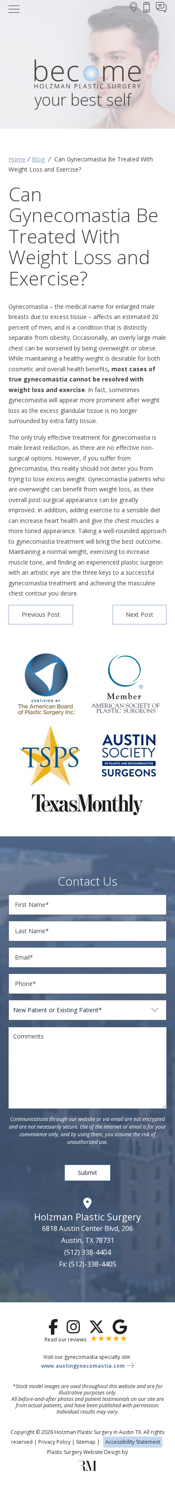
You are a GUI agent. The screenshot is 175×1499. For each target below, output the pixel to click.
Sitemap (86, 1441)
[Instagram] (73, 1326)
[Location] (133, 8)
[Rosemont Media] (87, 1469)
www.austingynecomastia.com (83, 1365)
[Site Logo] (87, 75)
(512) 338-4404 (87, 1252)
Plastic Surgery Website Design (84, 1452)
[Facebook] (53, 1326)
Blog (38, 159)
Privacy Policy (54, 1441)
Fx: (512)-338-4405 (87, 1264)
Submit (87, 1173)
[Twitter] (96, 1326)
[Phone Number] (147, 8)
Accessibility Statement (132, 1441)
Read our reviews (66, 1339)
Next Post (139, 614)
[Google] (120, 1326)
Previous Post (41, 614)
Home (16, 159)
